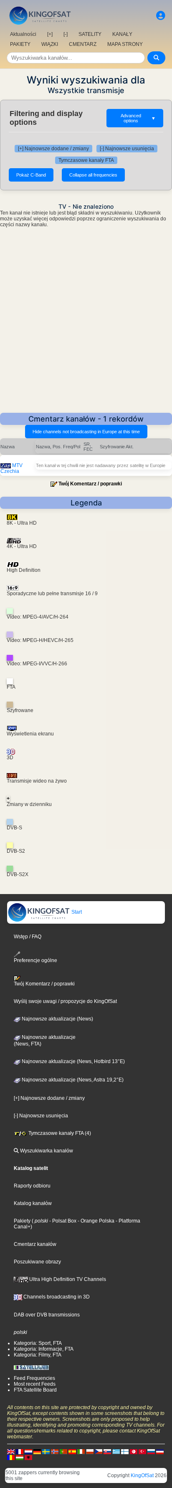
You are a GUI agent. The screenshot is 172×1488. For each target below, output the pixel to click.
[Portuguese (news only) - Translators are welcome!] (63, 1451)
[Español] (72, 1451)
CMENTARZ (82, 44)
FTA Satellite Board (35, 1390)
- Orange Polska (95, 1221)
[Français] (19, 1451)
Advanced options (138, 118)
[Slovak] (107, 1451)
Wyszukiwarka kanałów (46, 1151)
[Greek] (116, 1451)
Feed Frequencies (34, 1378)
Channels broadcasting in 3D (56, 1297)
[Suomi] (125, 1451)
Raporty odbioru (32, 1186)
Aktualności (23, 34)
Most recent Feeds (35, 1384)
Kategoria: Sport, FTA (38, 1343)
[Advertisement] (86, 323)
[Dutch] (28, 1451)
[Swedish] (46, 1451)
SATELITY (89, 34)
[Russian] (151, 1451)
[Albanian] (28, 1457)
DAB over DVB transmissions (47, 1315)
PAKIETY (20, 44)
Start (76, 912)
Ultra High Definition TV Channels (67, 1279)
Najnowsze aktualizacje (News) (56, 1019)
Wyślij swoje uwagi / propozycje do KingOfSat (65, 1001)
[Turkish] (142, 1451)
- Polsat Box (62, 1221)
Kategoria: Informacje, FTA (43, 1349)
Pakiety (22, 1221)
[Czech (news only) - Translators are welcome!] (98, 1451)
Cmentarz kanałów (35, 1244)
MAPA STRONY (125, 44)
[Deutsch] (37, 1451)
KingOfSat (142, 1475)
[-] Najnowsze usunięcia (127, 149)
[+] (50, 34)
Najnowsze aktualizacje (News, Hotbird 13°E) (72, 1061)
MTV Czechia (11, 468)
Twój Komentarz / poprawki (90, 484)
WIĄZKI (49, 44)
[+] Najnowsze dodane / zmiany (53, 149)
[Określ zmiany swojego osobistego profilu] (160, 15)
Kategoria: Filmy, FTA (37, 1355)
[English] (11, 1451)
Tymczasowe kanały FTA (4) (59, 1133)
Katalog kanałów (33, 1203)
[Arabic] (133, 1451)
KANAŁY (122, 34)
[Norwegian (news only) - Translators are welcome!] (54, 1451)
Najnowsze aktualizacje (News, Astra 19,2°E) (72, 1080)
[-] (65, 34)
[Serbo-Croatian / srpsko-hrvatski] (160, 1451)
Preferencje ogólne (35, 960)
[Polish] (90, 1451)
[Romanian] (11, 1457)
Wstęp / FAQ (27, 937)
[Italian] (81, 1451)
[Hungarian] (19, 1457)
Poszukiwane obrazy (37, 1262)
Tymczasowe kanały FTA (86, 160)
